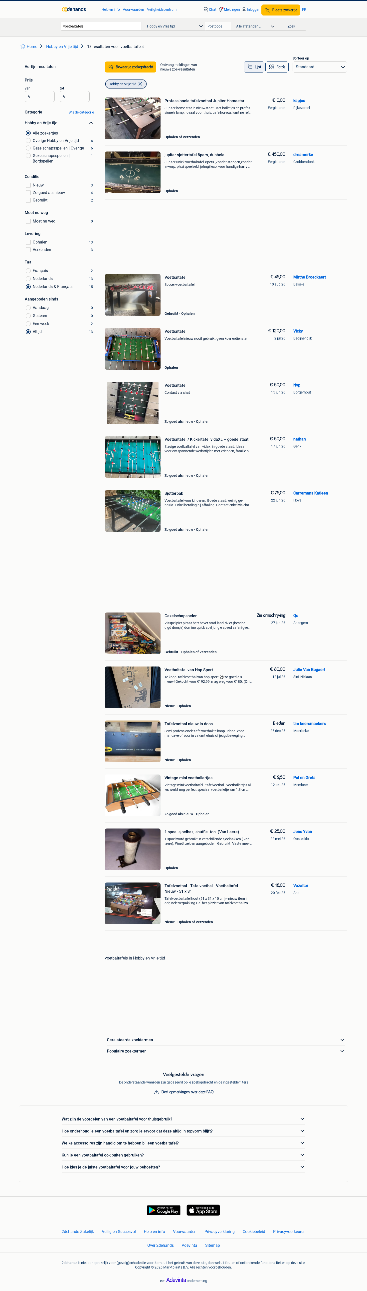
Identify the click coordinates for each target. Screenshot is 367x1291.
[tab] (254, 67)
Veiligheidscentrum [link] (162, 10)
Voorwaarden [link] (133, 10)
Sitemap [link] (212, 1245)
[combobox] (101, 26)
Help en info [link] (111, 10)
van (27, 88)
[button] (228, 10)
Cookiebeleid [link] (254, 1231)
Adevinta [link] (189, 1245)
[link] (79, 9)
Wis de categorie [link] (81, 112)
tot (62, 88)
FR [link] (304, 10)
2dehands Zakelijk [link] (78, 1231)
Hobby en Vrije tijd (122, 84)
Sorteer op (301, 58)
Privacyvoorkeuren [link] (289, 1231)
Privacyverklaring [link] (219, 1231)
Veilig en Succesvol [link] (119, 1231)
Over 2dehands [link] (160, 1245)
